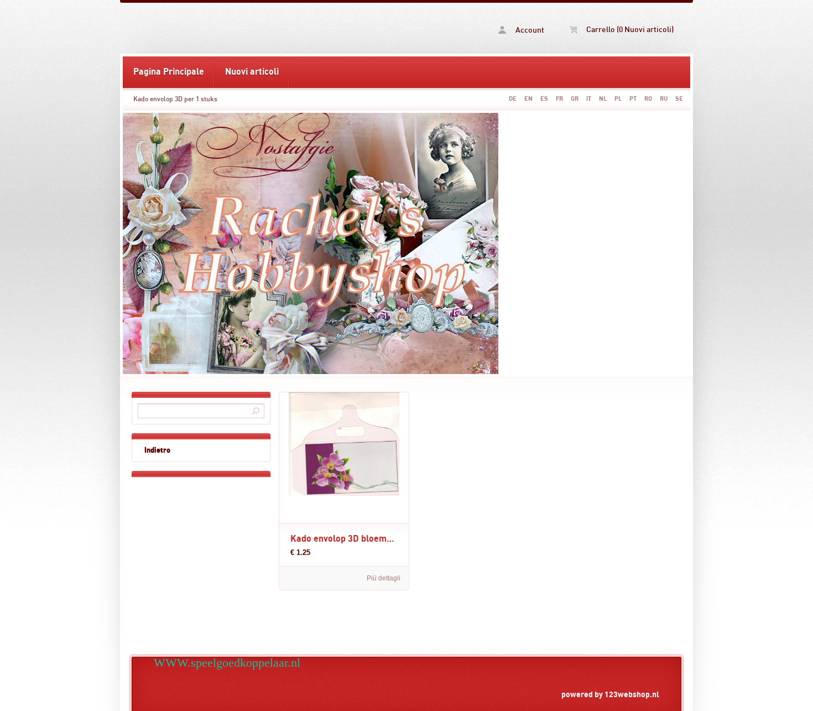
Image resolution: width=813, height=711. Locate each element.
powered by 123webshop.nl (610, 695)
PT (633, 99)
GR (575, 99)
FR (559, 99)
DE (513, 99)
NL (603, 99)
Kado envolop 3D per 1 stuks (175, 99)
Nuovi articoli (252, 72)
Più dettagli (383, 578)
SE (679, 99)
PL (618, 99)
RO (648, 99)
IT (588, 99)
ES (544, 99)
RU (664, 99)
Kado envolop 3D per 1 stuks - (264, 28)
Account (529, 30)
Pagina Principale (168, 72)
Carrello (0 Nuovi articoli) (629, 30)
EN (528, 99)
